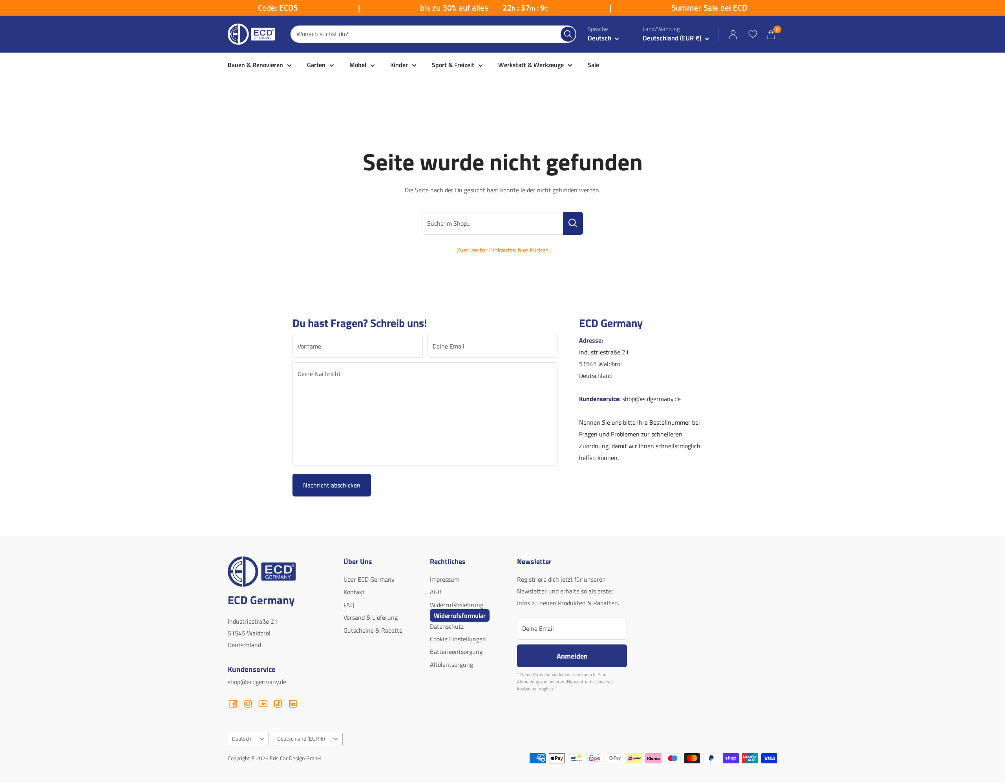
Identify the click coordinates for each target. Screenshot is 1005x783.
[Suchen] (568, 34)
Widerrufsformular (460, 615)
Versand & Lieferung (371, 617)
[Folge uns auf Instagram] (248, 703)
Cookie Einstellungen (458, 639)
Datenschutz (447, 626)
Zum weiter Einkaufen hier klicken (503, 250)
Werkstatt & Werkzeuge (531, 64)
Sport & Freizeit (453, 64)
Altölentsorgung (451, 664)
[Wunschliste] (752, 34)
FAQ (349, 605)
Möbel (357, 64)
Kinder (399, 64)
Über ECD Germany (369, 579)
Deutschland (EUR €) (301, 739)
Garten (316, 64)
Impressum (444, 579)
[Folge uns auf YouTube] (263, 703)
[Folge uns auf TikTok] (277, 703)
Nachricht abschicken (331, 485)
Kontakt (354, 592)
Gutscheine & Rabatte (373, 630)
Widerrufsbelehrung (456, 605)
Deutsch (241, 739)
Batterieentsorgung (456, 651)
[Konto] (733, 34)
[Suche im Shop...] (573, 223)
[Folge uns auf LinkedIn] (292, 703)
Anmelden (572, 655)
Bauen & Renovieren (255, 64)
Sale (593, 64)
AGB (436, 592)
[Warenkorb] (771, 34)
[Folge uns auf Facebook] (233, 703)
